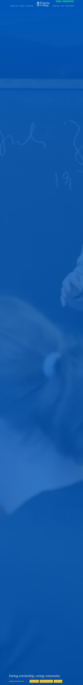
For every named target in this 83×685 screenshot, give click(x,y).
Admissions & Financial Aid (46, 681)
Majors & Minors (34, 681)
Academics (22, 6)
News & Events (56, 6)
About (62, 6)
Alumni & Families (69, 6)
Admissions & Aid (14, 6)
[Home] (43, 4)
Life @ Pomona (29, 6)
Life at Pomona (58, 681)
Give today (58, 1)
